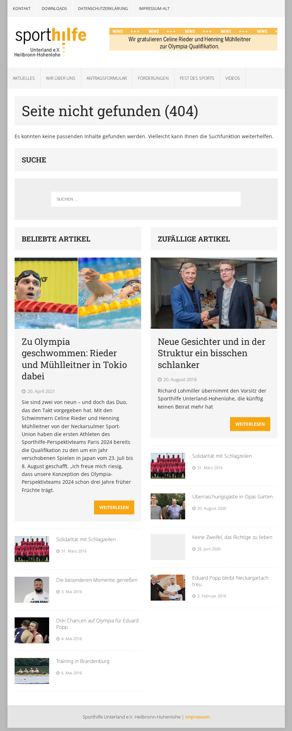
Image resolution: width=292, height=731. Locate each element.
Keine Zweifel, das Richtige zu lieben (232, 537)
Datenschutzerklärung (103, 8)
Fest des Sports (197, 78)
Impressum (197, 717)
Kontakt (22, 8)
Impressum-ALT (154, 8)
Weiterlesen (114, 507)
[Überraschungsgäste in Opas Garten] (168, 515)
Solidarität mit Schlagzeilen (86, 539)
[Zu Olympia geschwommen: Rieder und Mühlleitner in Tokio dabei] (78, 324)
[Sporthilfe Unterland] (51, 42)
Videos (232, 78)
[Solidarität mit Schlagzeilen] (32, 558)
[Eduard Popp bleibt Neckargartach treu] (168, 596)
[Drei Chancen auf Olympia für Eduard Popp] (32, 639)
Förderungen (153, 78)
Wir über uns (60, 78)
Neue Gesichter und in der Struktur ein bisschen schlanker (211, 353)
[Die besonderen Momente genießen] (32, 598)
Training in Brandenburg (82, 661)
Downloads (54, 8)
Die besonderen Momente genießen (96, 579)
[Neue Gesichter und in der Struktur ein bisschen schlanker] (214, 324)
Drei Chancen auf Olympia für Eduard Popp (97, 623)
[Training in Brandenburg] (32, 679)
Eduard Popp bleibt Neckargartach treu (230, 580)
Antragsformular (107, 78)
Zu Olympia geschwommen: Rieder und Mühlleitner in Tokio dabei (74, 359)
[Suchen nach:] (145, 199)
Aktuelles (24, 78)
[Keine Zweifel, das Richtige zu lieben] (168, 556)
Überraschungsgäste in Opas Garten (232, 496)
